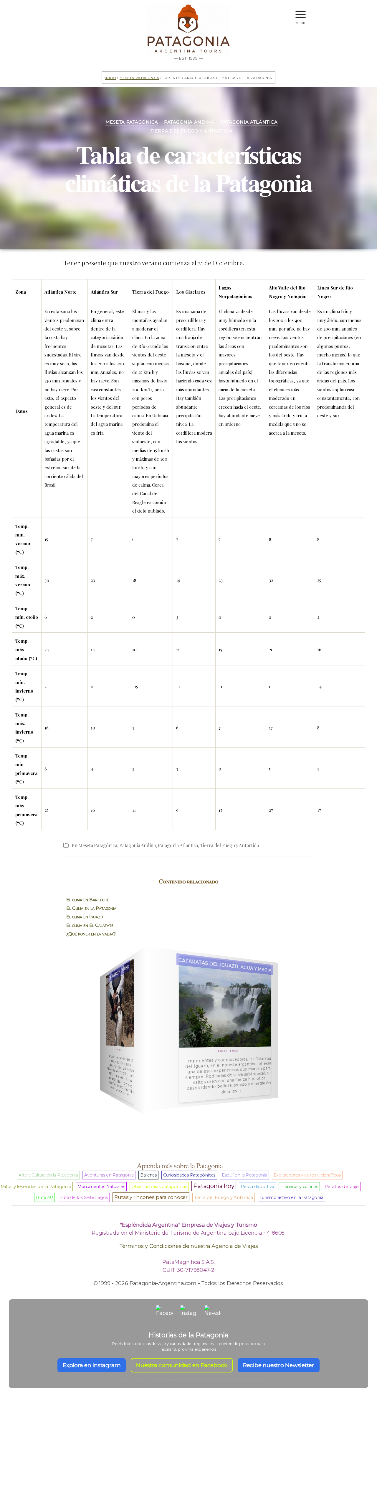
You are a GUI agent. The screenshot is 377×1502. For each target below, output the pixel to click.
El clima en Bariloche (87, 899)
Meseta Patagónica (139, 77)
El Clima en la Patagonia (91, 908)
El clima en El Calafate (89, 925)
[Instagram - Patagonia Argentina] (188, 1313)
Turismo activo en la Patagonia (291, 1197)
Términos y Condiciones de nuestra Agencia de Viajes (188, 1246)
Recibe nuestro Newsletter (278, 1365)
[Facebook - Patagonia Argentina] (164, 1313)
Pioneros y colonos (299, 1186)
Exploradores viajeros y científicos (307, 1175)
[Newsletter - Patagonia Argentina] (212, 1313)
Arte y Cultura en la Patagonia (48, 1175)
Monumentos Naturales (101, 1186)
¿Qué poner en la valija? (91, 934)
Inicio (110, 77)
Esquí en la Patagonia (244, 1175)
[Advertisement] (188, 1455)
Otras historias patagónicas (159, 1186)
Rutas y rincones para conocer (151, 1197)
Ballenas (148, 1175)
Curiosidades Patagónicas (189, 1175)
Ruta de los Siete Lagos (83, 1197)
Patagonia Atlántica (248, 122)
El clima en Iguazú (84, 916)
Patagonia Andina (189, 122)
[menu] (300, 11)
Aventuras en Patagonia (109, 1175)
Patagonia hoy (213, 1186)
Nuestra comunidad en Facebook (181, 1365)
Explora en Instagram (91, 1365)
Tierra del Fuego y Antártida (191, 131)
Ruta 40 (44, 1197)
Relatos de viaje (342, 1186)
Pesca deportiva (257, 1186)
